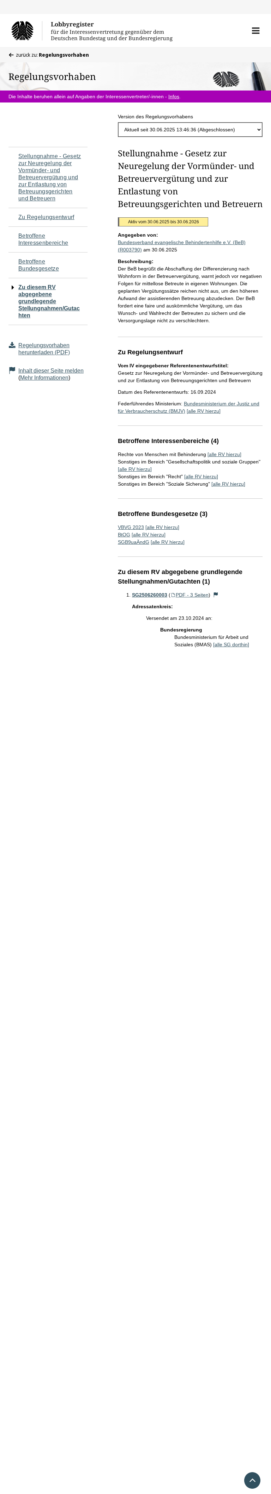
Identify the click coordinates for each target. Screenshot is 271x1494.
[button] (255, 30)
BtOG (124, 534)
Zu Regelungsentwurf (46, 217)
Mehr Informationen (44, 378)
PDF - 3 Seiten (192, 595)
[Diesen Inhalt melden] (215, 595)
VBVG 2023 (131, 527)
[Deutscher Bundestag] (26, 30)
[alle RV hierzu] (204, 411)
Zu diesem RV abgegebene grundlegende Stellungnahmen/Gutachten (49, 301)
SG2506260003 (149, 595)
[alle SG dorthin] (231, 644)
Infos (173, 96)
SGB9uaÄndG (133, 542)
